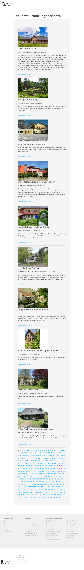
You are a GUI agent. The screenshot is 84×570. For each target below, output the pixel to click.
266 (25, 487)
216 (19, 479)
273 (45, 487)
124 (52, 463)
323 (49, 494)
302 (36, 492)
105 (50, 460)
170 (32, 471)
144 (59, 466)
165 (19, 471)
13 (40, 450)
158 (48, 468)
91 (64, 458)
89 (59, 458)
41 (51, 453)
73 (24, 458)
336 (39, 497)
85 (50, 458)
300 (30, 492)
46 (62, 453)
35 (38, 453)
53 (29, 455)
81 (41, 458)
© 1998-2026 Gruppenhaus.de (23, 559)
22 (58, 450)
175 (45, 471)
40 (49, 453)
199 (63, 474)
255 (39, 484)
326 (58, 494)
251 (28, 484)
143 (57, 466)
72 (22, 458)
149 (24, 468)
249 (22, 484)
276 (53, 487)
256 (42, 484)
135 (35, 466)
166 (21, 471)
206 (37, 476)
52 (27, 455)
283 (28, 489)
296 (19, 492)
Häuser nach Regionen (32, 525)
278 (59, 487)
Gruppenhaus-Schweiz (53, 531)
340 (51, 497)
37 (42, 453)
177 (50, 471)
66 (57, 455)
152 (32, 468)
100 (36, 460)
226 (47, 479)
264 (19, 487)
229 (56, 479)
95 (25, 460)
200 (19, 476)
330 (22, 497)
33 (33, 453)
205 (34, 476)
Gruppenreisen (50, 533)
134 (32, 466)
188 (33, 474)
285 (34, 489)
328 (64, 494)
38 (44, 453)
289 (46, 489)
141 (51, 466)
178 (53, 471)
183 (19, 474)
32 (31, 453)
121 (44, 463)
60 (45, 455)
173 (40, 471)
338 (45, 497)
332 (27, 497)
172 (37, 471)
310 (61, 492)
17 (48, 450)
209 (46, 476)
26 (18, 453)
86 (53, 458)
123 (49, 463)
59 (42, 455)
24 (63, 450)
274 (48, 487)
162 (59, 468)
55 (33, 455)
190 (39, 474)
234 (25, 481)
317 (32, 494)
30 (27, 453)
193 (47, 474)
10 (34, 450)
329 (19, 497)
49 (20, 455)
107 (56, 460)
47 (64, 453)
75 (28, 458)
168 (27, 471)
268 (30, 487)
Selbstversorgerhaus (72, 533)
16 (46, 450)
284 (31, 489)
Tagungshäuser (70, 537)
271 (39, 487)
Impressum (7, 529)
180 (58, 471)
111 (18, 463)
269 (33, 487)
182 (64, 471)
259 (51, 484)
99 (33, 460)
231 (62, 479)
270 (36, 487)
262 (60, 484)
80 (39, 458)
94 (23, 460)
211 (52, 476)
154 (38, 468)
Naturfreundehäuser (72, 529)
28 (23, 453)
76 (30, 458)
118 (36, 463)
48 (18, 455)
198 (60, 474)
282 (25, 489)
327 (61, 494)
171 (35, 471)
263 (63, 484)
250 (25, 484)
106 (53, 460)
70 (18, 458)
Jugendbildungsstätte (53, 539)
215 (63, 476)
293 (58, 489)
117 (33, 463)
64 (53, 455)
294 (61, 489)
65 (55, 455)
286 (37, 489)
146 (65, 466)
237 (33, 481)
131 (24, 466)
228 (53, 479)
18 (50, 450)
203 (28, 476)
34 (36, 453)
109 (62, 460)
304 (43, 492)
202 (25, 476)
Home (5, 521)
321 (44, 494)
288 (43, 489)
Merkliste (6, 523)
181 (61, 471)
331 (25, 497)
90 (62, 458)
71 (20, 458)
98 (31, 460)
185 (24, 474)
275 (50, 487)
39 (46, 453)
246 (60, 481)
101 (39, 460)
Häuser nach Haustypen (32, 529)
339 (48, 497)
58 (40, 455)
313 (21, 494)
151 (30, 468)
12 (38, 450)
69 (64, 455)
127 (60, 463)
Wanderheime (50, 525)
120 (41, 463)
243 (51, 481)
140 (49, 466)
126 (57, 463)
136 (38, 466)
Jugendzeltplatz (70, 525)
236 (30, 481)
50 (23, 455)
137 (40, 466)
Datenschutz (7, 531)
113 (23, 463)
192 (44, 474)
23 (61, 450)
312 (19, 494)
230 (59, 479)
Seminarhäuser (70, 535)
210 (49, 476)
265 (22, 487)
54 (31, 455)
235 (27, 481)
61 (46, 455)
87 (55, 458)
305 (46, 492)
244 (54, 481)
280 (19, 489)
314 (24, 494)
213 (57, 476)
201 (22, 476)
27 (20, 453)
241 (45, 481)
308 (55, 492)
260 (54, 484)
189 (36, 474)
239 (39, 481)
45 (59, 453)
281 (22, 489)
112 (21, 463)
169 (30, 471)
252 (30, 484)
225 (44, 479)
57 (38, 455)
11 (36, 450)
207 (40, 476)
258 (48, 484)
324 (52, 494)
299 (27, 492)
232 (19, 481)
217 (21, 479)
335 (36, 497)
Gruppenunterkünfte (52, 535)
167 (24, 471)
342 (57, 497)
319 (38, 494)
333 (30, 497)
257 (45, 484)
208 (43, 476)
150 (27, 468)
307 (52, 492)
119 (38, 463)
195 (52, 474)
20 (54, 450)
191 (41, 474)
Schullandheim (70, 531)
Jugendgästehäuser (72, 521)
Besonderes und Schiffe (53, 527)
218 (24, 479)
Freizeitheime (50, 523)
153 (35, 468)
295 (64, 489)
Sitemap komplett (30, 535)
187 (30, 474)
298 (24, 492)
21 (56, 450)
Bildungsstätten (51, 521)
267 (27, 487)
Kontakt (6, 525)
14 (42, 450)
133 (29, 466)
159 (51, 468)
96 (27, 460)
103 (45, 460)
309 (58, 492)
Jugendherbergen (71, 523)
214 (60, 476)
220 (30, 479)
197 (58, 474)
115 (28, 463)
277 (56, 487)
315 (27, 494)
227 (50, 479)
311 (64, 492)
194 (49, 474)
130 (21, 466)
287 (40, 489)
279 (62, 487)
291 (52, 489)
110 (64, 460)
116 (31, 463)
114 (26, 463)
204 (31, 476)
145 (62, 466)
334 (33, 497)
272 (42, 487)
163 (62, 468)
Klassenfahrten (70, 527)
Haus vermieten (8, 527)
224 (41, 479)
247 (63, 481)
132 (27, 466)
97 (29, 460)
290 (49, 489)
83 (46, 458)
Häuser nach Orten (30, 527)
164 (65, 468)
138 (43, 466)
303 (39, 492)
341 (54, 497)
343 (60, 497)
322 (46, 494)
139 (46, 466)
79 (37, 458)
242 (48, 481)
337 (42, 497)
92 (18, 460)
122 (46, 463)
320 (40, 494)
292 (55, 489)
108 (59, 460)
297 (22, 492)
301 (34, 492)
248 (19, 484)
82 (43, 458)
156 (43, 468)
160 (54, 468)
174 (43, 471)
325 (55, 494)
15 (44, 450)
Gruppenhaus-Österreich (53, 529)
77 (32, 458)
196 (55, 474)
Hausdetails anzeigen (24, 74)
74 (26, 458)
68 (62, 455)
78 (35, 458)
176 (48, 471)
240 (42, 481)
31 (29, 453)
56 (36, 455)
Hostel (48, 537)
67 (59, 455)
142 (54, 466)
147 (19, 468)
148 (21, 468)
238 (36, 481)
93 (20, 460)
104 (47, 460)
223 (38, 479)
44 (57, 453)
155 (40, 468)
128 (63, 463)
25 (65, 450)
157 (46, 468)
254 (36, 484)
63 (51, 455)
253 (33, 484)
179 (56, 471)
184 (21, 474)
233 (22, 481)
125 (55, 463)
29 (25, 453)
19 (52, 450)
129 (19, 466)
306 (49, 492)
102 (42, 460)
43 (55, 453)
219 (27, 479)
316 (30, 494)
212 (54, 476)
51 (25, 455)
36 (40, 453)
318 (35, 494)
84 (48, 458)
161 (57, 468)
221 (33, 479)
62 (49, 455)
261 (57, 484)
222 (35, 479)
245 (57, 481)
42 (53, 453)
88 (57, 458)
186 (27, 474)
